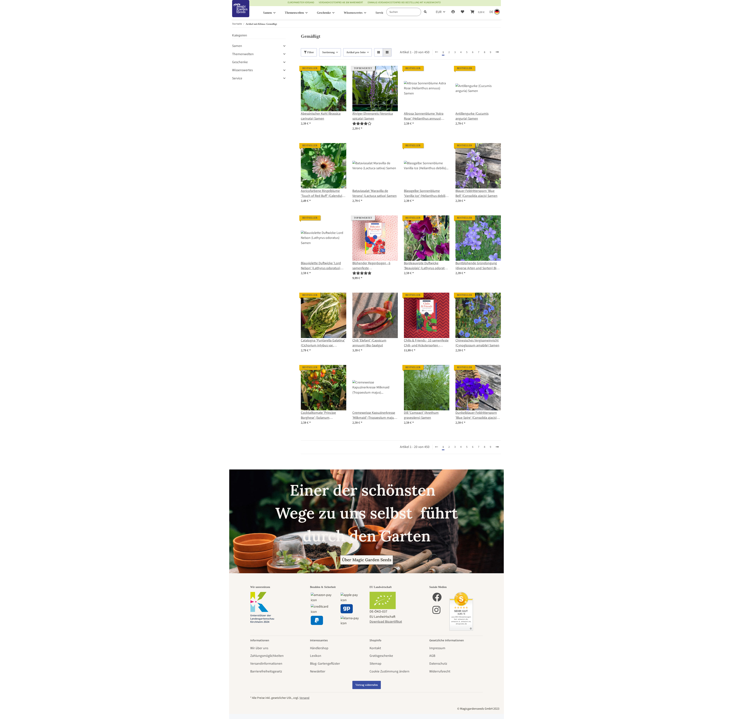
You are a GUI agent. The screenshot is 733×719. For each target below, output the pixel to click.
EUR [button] (439, 12)
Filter (310, 52)
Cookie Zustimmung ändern (389, 671)
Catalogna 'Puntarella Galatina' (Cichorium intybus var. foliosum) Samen (323, 343)
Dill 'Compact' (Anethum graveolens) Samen (421, 415)
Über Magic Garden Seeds (366, 559)
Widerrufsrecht (439, 671)
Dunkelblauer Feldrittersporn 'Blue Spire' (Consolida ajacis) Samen (476, 415)
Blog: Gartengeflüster (325, 663)
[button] (453, 12)
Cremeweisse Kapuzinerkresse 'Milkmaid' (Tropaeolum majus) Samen (374, 415)
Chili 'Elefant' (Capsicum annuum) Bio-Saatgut (369, 343)
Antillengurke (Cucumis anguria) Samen (471, 116)
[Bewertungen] (361, 123)
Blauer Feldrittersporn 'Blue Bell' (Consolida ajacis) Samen (476, 193)
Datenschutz (438, 663)
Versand (304, 698)
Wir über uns (259, 648)
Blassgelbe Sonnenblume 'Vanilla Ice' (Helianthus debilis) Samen (426, 193)
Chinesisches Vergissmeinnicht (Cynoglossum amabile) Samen (477, 343)
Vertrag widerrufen (366, 685)
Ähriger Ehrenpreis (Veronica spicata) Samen (372, 116)
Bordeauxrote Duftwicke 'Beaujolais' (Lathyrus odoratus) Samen (426, 266)
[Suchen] (425, 12)
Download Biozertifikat (386, 621)
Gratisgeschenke (381, 655)
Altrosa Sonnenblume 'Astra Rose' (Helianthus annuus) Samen (423, 116)
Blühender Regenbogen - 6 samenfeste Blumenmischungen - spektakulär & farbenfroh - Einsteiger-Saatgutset (371, 266)
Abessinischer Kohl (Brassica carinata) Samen (321, 116)
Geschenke (240, 62)
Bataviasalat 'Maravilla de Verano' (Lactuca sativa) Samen (374, 193)
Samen (237, 45)
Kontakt (375, 648)
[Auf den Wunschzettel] (340, 72)
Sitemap (375, 663)
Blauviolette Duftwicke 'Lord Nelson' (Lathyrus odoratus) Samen (321, 266)
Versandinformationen (266, 663)
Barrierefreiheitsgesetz (266, 671)
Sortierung (328, 52)
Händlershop (319, 648)
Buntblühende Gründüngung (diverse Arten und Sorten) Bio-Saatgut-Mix (477, 266)
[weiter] (497, 52)
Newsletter (317, 671)
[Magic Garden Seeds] (240, 12)
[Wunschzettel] (462, 12)
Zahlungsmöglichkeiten (267, 655)
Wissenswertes (242, 70)
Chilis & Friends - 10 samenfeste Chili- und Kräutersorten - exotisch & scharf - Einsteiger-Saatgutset (426, 343)
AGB (432, 655)
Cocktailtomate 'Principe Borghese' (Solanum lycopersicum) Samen (318, 415)
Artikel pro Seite (356, 52)
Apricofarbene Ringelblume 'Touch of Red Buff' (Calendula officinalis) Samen (322, 193)
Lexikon (315, 655)
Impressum (437, 648)
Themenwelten (243, 54)
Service (237, 78)
